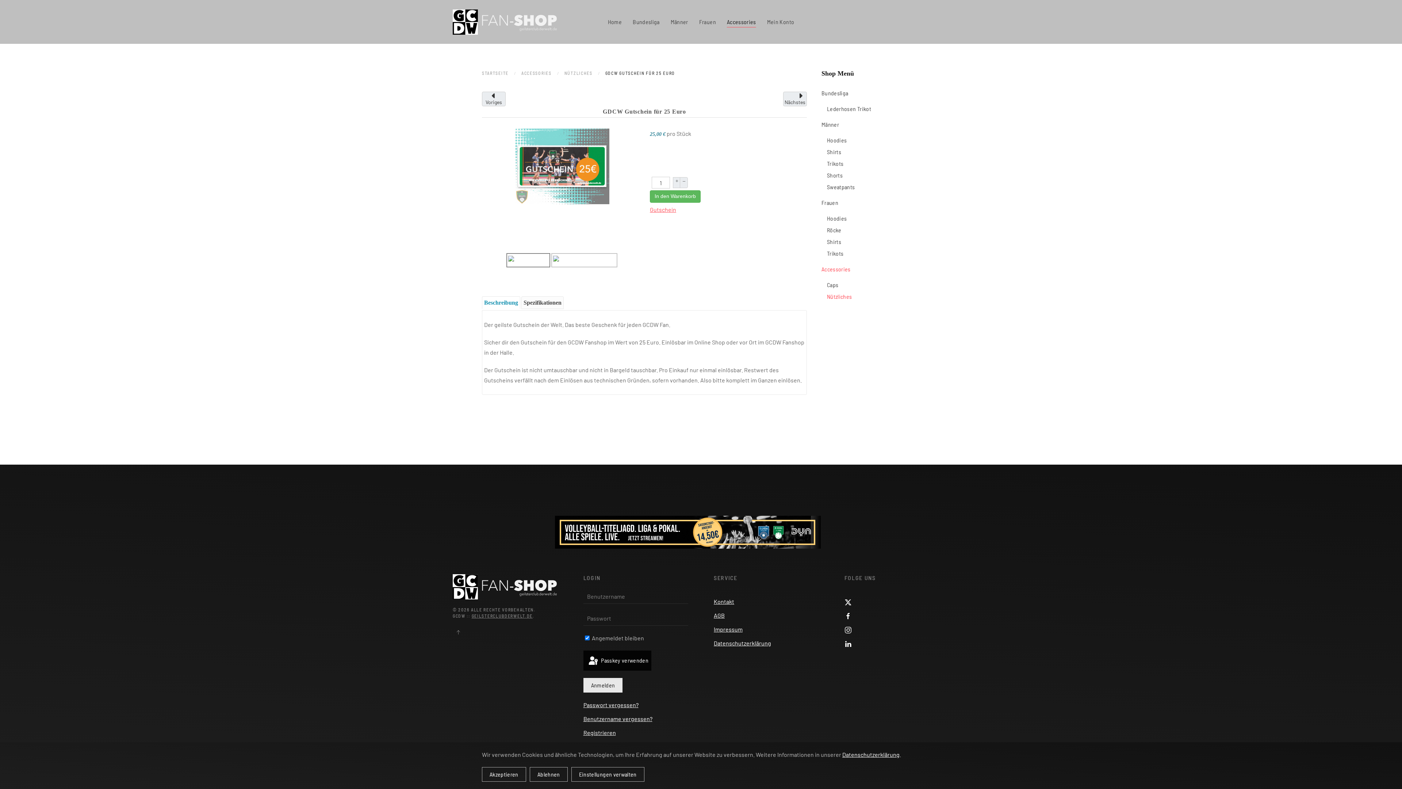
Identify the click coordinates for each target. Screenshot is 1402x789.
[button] (458, 632)
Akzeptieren (504, 774)
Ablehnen (548, 774)
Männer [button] (679, 21)
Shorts (835, 175)
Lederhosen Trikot (849, 108)
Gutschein (663, 209)
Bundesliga (835, 92)
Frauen (829, 202)
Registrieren (599, 732)
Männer (830, 124)
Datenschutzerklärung (742, 643)
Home (615, 21)
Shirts (834, 151)
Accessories (836, 269)
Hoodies (837, 140)
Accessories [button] (741, 21)
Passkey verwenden (624, 660)
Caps (832, 284)
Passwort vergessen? (611, 704)
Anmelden (603, 685)
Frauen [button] (707, 21)
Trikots (835, 163)
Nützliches (839, 296)
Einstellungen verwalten (608, 774)
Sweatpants (841, 186)
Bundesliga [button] (646, 21)
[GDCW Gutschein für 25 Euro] (562, 165)
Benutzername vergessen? (617, 718)
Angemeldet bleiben (617, 637)
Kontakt (724, 601)
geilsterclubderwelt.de (502, 615)
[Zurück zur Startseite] (505, 22)
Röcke (834, 229)
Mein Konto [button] (780, 21)
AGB (719, 615)
